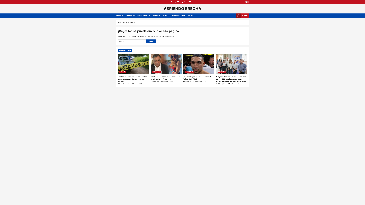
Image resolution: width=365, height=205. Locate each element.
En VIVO (245, 16)
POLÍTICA (191, 16)
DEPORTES (156, 16)
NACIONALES (130, 16)
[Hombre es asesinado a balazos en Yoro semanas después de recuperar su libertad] (133, 64)
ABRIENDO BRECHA (182, 8)
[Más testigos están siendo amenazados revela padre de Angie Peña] (166, 64)
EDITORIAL (119, 16)
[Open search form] (116, 2)
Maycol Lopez (123, 84)
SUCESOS (166, 16)
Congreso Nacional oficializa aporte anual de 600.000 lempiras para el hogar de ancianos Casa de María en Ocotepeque (231, 79)
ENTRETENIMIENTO (178, 16)
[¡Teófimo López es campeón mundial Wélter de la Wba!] (198, 64)
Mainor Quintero (222, 84)
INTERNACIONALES (143, 16)
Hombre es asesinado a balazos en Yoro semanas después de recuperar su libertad (133, 79)
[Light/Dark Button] (247, 2)
